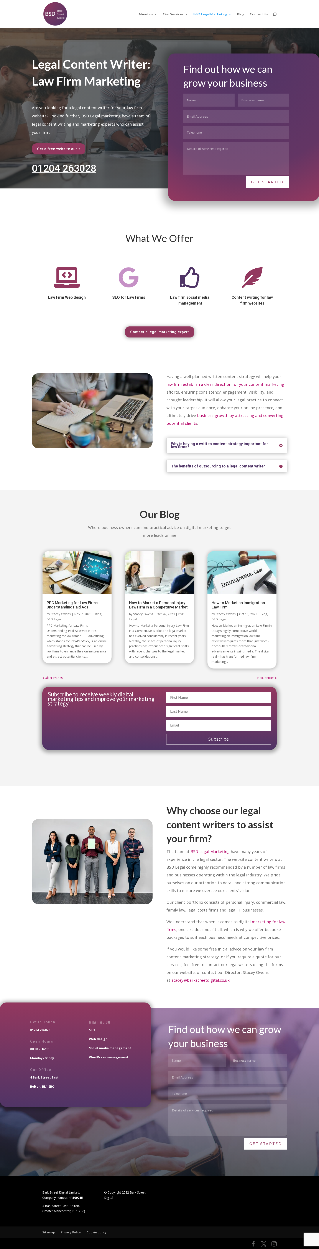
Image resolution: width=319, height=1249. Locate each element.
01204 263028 (64, 168)
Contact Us (259, 14)
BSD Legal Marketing (210, 14)
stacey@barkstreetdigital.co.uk (200, 980)
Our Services (173, 14)
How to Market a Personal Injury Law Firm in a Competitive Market (158, 604)
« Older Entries (52, 678)
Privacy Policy (71, 1232)
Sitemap (48, 1232)
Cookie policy (97, 1232)
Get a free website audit (58, 149)
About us (145, 14)
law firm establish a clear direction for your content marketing (225, 384)
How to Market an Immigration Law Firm (238, 604)
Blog (240, 14)
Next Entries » (267, 678)
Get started (267, 182)
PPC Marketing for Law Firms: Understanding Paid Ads (73, 604)
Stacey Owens (61, 614)
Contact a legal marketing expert (159, 332)
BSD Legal (54, 619)
